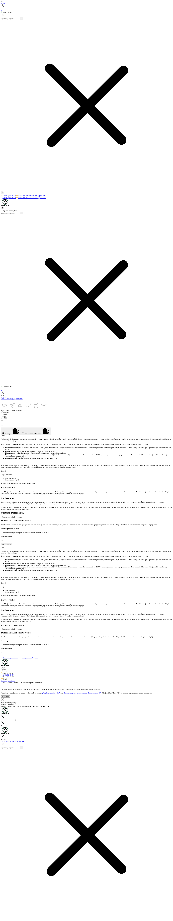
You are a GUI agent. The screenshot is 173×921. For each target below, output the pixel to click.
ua (2, 3)
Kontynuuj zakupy (18, 741)
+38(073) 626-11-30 (7, 675)
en (5, 3)
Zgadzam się (5, 696)
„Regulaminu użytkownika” (51, 693)
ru (3, 3)
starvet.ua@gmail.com (38, 196)
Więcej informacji (7, 544)
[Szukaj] (21, 18)
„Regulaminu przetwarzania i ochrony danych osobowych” (82, 693)
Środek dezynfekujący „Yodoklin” (12, 399)
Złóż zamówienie (6, 741)
